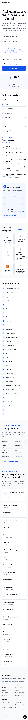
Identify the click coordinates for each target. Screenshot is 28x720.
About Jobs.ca (5, 702)
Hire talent (17, 690)
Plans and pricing (19, 692)
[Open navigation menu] (25, 2)
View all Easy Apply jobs (10, 215)
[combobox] (15, 59)
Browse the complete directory (10, 461)
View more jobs (6, 142)
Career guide (5, 704)
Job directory (5, 692)
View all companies (20, 230)
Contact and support (7, 707)
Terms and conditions (20, 704)
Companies (4, 695)
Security (17, 707)
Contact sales (18, 695)
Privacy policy (18, 702)
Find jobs (4, 690)
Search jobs (15, 68)
